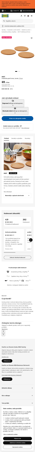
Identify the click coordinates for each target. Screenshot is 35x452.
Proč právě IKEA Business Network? (12, 375)
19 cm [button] (21, 78)
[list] (17, 240)
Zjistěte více (5, 357)
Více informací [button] (25, 128)
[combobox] (17, 21)
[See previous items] (3, 331)
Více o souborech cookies (10, 434)
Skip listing (4, 329)
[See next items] (31, 240)
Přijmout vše (17, 438)
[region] (17, 52)
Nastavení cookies (17, 447)
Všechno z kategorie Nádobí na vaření (17, 285)
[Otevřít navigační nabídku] (31, 15)
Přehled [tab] (6, 138)
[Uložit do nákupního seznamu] (31, 38)
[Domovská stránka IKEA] (5, 15)
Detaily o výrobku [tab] (16, 138)
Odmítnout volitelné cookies (17, 443)
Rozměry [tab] (27, 138)
